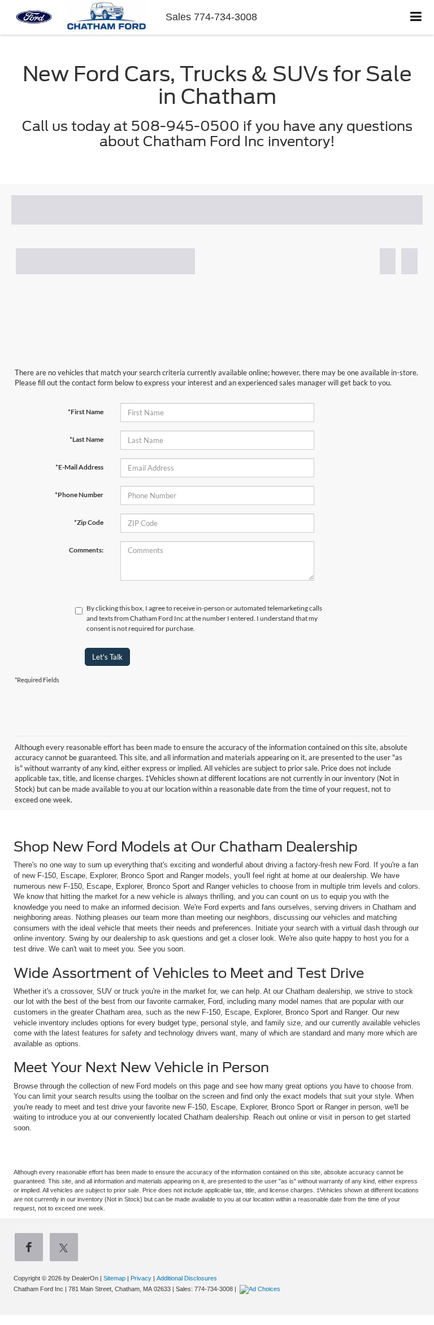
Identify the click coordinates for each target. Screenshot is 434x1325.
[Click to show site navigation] (416, 17)
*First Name (85, 411)
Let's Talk (107, 656)
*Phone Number (79, 494)
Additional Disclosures (187, 1278)
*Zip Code (88, 522)
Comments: (86, 550)
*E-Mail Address (79, 467)
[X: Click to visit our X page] (66, 1248)
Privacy (141, 1278)
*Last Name (86, 439)
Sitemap (114, 1278)
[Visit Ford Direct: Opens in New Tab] (261, 1288)
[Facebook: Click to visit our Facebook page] (31, 1248)
